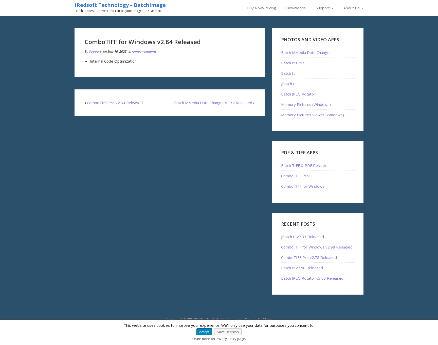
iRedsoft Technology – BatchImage (120, 5)
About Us (352, 7)
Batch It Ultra (292, 62)
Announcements (144, 51)
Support (323, 7)
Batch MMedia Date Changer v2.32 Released (213, 102)
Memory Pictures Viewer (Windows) (312, 114)
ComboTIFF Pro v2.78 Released (309, 257)
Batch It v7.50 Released (302, 267)
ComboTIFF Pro (295, 175)
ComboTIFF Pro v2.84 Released (115, 102)
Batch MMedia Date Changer (306, 52)
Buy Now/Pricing (261, 7)
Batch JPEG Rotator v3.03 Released (312, 278)
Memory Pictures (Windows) (306, 104)
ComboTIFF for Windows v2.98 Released (317, 247)
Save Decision (228, 332)
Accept (204, 332)
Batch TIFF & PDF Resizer (303, 165)
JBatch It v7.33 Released (302, 236)
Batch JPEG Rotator (298, 94)
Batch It (288, 73)
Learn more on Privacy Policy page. (219, 338)
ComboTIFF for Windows (302, 186)
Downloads (296, 7)
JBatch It (288, 83)
